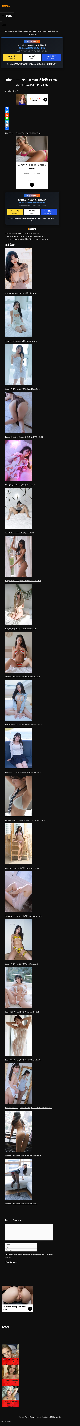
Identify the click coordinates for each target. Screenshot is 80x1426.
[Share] (32, 128)
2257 (50, 1417)
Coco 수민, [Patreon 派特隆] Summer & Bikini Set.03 (23, 1156)
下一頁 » (33, 229)
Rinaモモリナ (34, 233)
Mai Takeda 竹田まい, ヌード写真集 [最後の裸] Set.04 (26, 236)
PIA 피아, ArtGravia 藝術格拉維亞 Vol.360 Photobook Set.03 (28, 239)
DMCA (45, 1417)
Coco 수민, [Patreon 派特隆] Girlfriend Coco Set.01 (22, 389)
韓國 (19, 233)
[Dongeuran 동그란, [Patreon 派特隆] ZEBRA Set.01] (18, 576)
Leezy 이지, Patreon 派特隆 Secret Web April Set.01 (23, 1060)
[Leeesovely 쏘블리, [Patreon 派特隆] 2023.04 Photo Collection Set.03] (18, 1103)
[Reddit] (32, 115)
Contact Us (57, 1417)
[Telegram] (32, 121)
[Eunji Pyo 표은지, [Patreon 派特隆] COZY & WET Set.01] (18, 816)
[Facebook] (32, 108)
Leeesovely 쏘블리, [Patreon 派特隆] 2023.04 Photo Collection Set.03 (28, 1108)
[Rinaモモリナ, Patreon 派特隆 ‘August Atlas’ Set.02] (18, 768)
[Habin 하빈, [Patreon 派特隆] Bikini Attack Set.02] (18, 864)
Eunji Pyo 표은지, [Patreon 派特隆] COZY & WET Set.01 (25, 820)
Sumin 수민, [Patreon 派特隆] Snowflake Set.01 (21, 341)
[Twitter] (32, 111)
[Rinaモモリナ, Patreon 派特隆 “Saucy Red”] (18, 480)
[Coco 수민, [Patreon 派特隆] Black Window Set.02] (18, 672)
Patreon (26, 233)
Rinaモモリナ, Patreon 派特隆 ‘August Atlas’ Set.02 (23, 772)
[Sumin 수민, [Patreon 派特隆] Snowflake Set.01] (18, 337)
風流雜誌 (6, 6)
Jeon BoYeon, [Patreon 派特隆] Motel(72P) (19, 533)
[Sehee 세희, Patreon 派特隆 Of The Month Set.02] (18, 1007)
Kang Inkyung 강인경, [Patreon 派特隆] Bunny (21, 629)
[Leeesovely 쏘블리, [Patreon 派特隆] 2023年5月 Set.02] (18, 432)
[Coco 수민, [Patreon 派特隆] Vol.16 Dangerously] (18, 959)
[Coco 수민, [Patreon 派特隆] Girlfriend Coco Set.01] (18, 384)
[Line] (32, 118)
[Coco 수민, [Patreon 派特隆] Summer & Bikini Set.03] (18, 1151)
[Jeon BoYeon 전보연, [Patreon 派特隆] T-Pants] (18, 289)
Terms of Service (35, 1417)
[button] (4, 25)
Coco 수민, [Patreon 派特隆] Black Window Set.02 (22, 676)
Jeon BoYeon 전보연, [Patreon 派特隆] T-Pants (21, 293)
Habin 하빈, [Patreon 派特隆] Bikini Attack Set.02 (22, 868)
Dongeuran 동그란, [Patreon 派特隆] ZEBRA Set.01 (23, 581)
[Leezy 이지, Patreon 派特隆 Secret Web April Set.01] (18, 1055)
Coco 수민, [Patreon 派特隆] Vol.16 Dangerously (21, 964)
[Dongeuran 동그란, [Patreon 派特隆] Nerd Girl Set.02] (18, 720)
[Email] (32, 125)
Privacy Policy (24, 1417)
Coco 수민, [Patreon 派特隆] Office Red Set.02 (21, 1204)
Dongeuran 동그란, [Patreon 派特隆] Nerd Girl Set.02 (23, 724)
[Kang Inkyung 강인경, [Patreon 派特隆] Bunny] (18, 624)
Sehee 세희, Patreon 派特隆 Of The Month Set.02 (22, 1012)
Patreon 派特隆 (12, 233)
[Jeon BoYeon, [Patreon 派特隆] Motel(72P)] (18, 528)
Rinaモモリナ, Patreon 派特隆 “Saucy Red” (20, 485)
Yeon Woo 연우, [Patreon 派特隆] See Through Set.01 (23, 916)
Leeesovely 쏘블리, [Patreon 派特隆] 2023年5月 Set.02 (24, 437)
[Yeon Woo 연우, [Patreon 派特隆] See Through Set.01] (18, 911)
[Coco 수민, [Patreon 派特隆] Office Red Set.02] (18, 1199)
